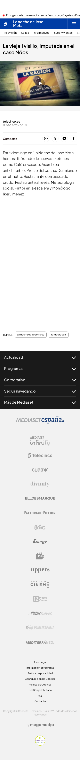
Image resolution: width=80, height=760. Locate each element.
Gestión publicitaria (40, 690)
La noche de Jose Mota (28, 23)
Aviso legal (40, 662)
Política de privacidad (40, 673)
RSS (40, 695)
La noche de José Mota (30, 334)
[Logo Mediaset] (40, 422)
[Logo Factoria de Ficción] (40, 513)
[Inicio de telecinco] (5, 24)
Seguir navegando (20, 391)
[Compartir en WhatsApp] (45, 138)
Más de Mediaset (18, 402)
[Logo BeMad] (40, 556)
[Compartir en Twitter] (55, 138)
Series (25, 32)
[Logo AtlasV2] (40, 613)
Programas (13, 368)
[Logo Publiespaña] (40, 628)
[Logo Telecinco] (40, 455)
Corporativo (14, 379)
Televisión (10, 32)
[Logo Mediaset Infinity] (40, 441)
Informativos (41, 32)
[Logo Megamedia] (42, 724)
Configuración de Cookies (40, 678)
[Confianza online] (40, 744)
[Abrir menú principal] (74, 24)
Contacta (40, 701)
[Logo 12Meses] (40, 599)
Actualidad (13, 357)
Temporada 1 (58, 334)
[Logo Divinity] (40, 484)
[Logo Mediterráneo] (40, 642)
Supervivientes (63, 32)
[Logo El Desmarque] (40, 498)
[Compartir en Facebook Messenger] (64, 138)
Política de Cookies (40, 684)
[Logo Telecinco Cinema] (40, 584)
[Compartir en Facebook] (73, 138)
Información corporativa (40, 667)
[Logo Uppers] (40, 570)
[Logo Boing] (40, 527)
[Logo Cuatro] (40, 470)
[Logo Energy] (40, 541)
